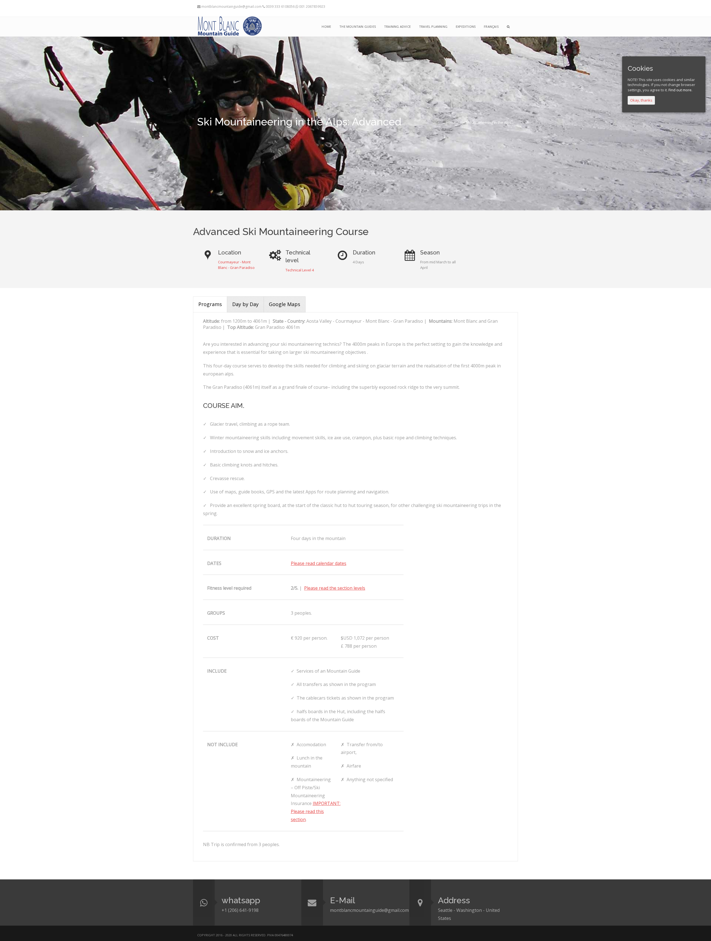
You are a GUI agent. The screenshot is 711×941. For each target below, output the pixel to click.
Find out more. (680, 89)
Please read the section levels (334, 588)
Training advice (397, 26)
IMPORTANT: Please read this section (316, 811)
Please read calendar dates (318, 563)
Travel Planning (433, 26)
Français (491, 26)
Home (451, 122)
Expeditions (465, 26)
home (326, 26)
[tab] (210, 304)
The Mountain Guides (357, 26)
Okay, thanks (641, 100)
